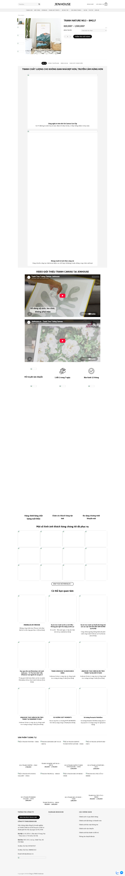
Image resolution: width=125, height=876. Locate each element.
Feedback (44, 10)
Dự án (85, 10)
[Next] (58, 36)
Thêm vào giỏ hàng (82, 36)
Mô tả (44, 63)
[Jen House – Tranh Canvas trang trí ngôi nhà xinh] (62, 4)
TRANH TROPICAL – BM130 (51, 802)
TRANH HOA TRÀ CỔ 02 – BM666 (96, 796)
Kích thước (68, 30)
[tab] (44, 63)
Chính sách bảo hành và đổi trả (89, 832)
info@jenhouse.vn (27, 854)
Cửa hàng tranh (76, 10)
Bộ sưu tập (65, 10)
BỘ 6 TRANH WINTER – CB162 (28, 765)
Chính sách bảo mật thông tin (88, 824)
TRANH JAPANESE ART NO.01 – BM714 (51, 764)
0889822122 (32, 850)
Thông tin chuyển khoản (87, 836)
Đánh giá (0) (64, 63)
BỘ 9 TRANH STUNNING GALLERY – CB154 (28, 798)
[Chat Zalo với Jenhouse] (117, 872)
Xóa (106, 27)
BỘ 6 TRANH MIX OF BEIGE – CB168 (73, 798)
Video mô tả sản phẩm (76, 63)
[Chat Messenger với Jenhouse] (121, 872)
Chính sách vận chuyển (86, 828)
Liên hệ (97, 10)
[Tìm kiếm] (39, 4)
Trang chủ (29, 10)
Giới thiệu (37, 10)
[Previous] (28, 36)
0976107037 (32, 846)
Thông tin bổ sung (53, 63)
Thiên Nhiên (21, 15)
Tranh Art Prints (54, 10)
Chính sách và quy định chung (88, 817)
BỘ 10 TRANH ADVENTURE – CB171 (96, 766)
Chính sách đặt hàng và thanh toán (90, 820)
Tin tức (91, 10)
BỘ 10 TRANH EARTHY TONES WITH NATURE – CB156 (74, 766)
